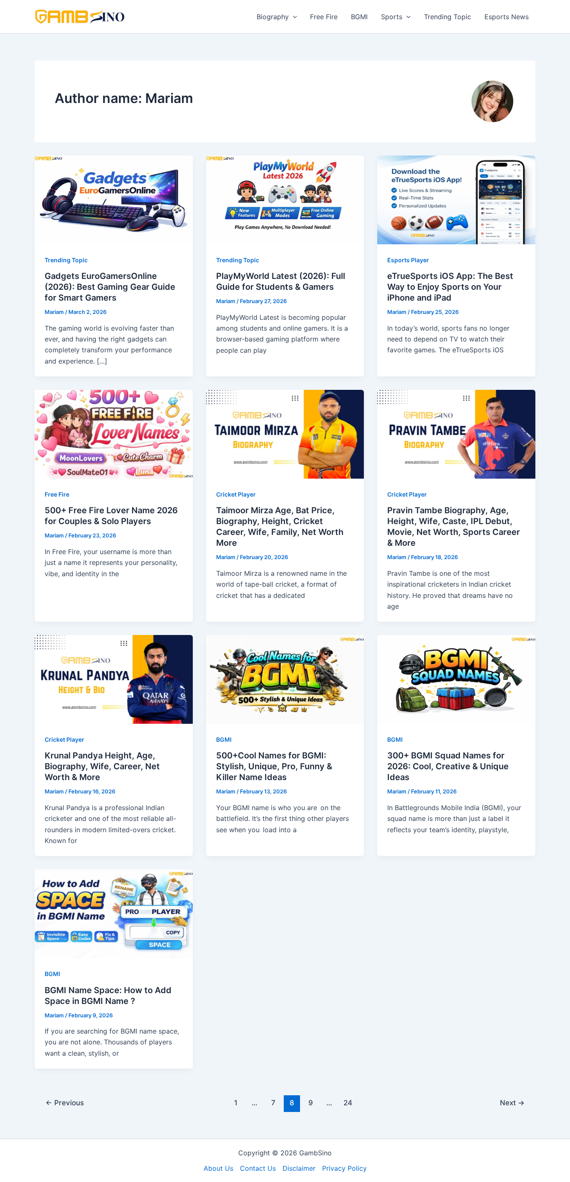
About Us (218, 1168)
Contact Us (258, 1168)
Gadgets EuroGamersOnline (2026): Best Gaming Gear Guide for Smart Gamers (110, 287)
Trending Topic (447, 17)
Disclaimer (298, 1168)
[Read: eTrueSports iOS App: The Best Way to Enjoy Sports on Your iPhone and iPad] (456, 199)
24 (347, 1102)
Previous (64, 1102)
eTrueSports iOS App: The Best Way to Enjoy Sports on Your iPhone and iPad (450, 287)
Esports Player (408, 260)
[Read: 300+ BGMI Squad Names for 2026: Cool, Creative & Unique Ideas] (456, 679)
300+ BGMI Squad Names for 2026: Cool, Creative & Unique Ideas (448, 766)
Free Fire (324, 17)
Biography (273, 17)
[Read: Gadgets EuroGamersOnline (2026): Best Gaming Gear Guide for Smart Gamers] (114, 199)
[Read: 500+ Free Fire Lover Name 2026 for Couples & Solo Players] (114, 433)
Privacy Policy (344, 1168)
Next (512, 1102)
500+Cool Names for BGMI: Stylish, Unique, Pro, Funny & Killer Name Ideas (274, 766)
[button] (293, 16)
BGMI (359, 17)
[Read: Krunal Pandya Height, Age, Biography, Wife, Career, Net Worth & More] (114, 679)
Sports (391, 17)
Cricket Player (236, 494)
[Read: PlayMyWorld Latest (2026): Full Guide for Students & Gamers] (285, 199)
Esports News (506, 17)
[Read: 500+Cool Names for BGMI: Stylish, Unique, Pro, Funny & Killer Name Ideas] (285, 679)
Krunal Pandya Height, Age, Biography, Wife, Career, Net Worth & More (102, 766)
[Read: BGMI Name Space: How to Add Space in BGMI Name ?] (114, 913)
